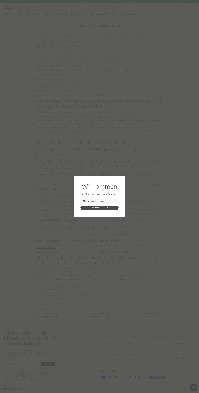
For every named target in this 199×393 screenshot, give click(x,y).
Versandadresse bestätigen (99, 208)
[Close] (122, 179)
